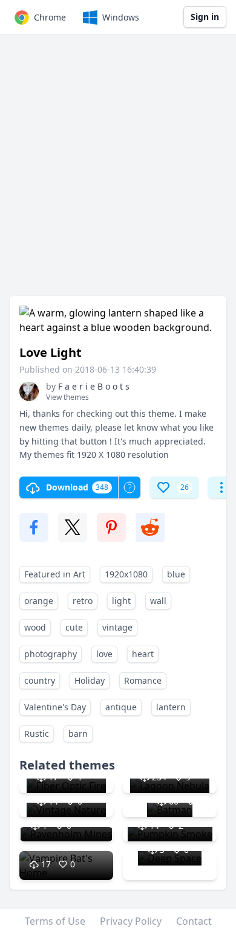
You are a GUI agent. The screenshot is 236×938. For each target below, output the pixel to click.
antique (121, 707)
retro (83, 600)
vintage (117, 627)
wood (35, 627)
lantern (171, 707)
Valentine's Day (55, 707)
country (39, 680)
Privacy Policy (131, 921)
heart (143, 654)
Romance (143, 680)
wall (158, 600)
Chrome (50, 17)
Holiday (89, 680)
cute (74, 627)
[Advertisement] (118, 171)
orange (38, 600)
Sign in (205, 16)
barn (78, 733)
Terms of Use (55, 921)
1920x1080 (126, 574)
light (121, 600)
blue (176, 574)
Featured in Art (54, 574)
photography (50, 654)
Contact (194, 921)
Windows (120, 17)
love (104, 654)
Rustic (36, 733)
